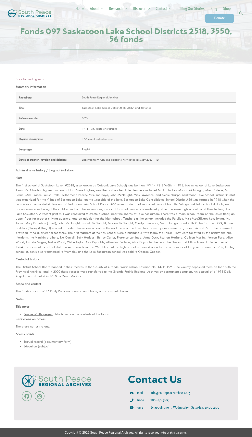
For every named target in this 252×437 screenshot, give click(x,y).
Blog (213, 9)
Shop (227, 9)
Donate (219, 18)
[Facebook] (27, 396)
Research (116, 9)
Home (80, 9)
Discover (139, 9)
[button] (241, 13)
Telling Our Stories (191, 9)
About (94, 9)
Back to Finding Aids (30, 79)
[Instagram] (39, 396)
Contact (161, 9)
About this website (173, 432)
